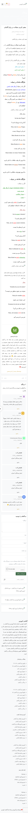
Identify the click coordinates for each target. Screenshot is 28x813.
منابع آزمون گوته (21, 671)
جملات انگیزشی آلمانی (19, 679)
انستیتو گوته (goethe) (20, 777)
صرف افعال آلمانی (20, 737)
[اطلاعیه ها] (8, 4)
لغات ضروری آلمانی (20, 732)
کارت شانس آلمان (20, 674)
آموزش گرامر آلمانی (20, 721)
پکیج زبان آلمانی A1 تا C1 (19, 663)
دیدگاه (24, 520)
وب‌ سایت (24, 550)
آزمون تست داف (21, 668)
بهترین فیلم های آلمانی (20, 727)
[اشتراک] (4, 29)
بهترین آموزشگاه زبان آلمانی (18, 724)
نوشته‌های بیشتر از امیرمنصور (14, 371)
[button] (14, 687)
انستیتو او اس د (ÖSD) (20, 779)
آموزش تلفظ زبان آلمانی (19, 718)
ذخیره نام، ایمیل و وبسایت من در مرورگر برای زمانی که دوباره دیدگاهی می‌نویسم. (14, 562)
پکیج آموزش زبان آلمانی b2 (18, 666)
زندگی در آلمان (21, 682)
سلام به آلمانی (21, 677)
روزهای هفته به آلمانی (20, 735)
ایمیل (24, 542)
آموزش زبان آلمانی (20, 34)
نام (25, 535)
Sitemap (23, 774)
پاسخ (18, 408)
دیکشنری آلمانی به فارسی (19, 729)
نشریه (23, 785)
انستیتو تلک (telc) (21, 782)
